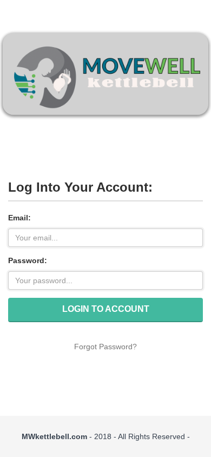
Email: (19, 217)
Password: (27, 260)
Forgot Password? (105, 346)
